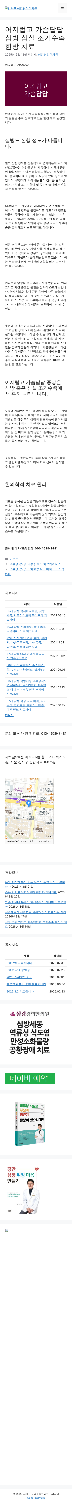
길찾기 (32, 841)
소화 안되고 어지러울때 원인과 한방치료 (31, 892)
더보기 (9, 715)
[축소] (49, 829)
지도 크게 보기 (45, 841)
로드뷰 (23, 841)
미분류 (14, 559)
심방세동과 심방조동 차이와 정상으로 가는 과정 (35, 912)
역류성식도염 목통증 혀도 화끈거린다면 (35, 564)
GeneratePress (36, 1497)
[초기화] (49, 836)
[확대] (49, 824)
